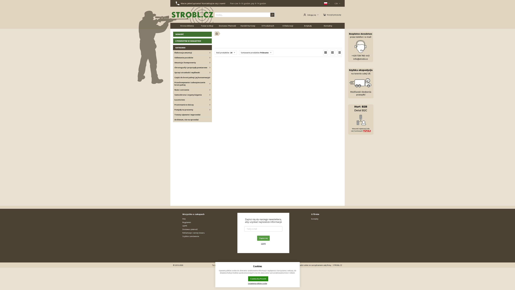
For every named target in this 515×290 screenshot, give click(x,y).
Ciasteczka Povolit (258, 279)
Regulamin (186, 222)
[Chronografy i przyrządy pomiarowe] (210, 67)
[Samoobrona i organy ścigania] (210, 94)
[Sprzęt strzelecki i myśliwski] (210, 72)
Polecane (264, 52)
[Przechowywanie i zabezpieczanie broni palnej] (210, 83)
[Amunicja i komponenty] (210, 62)
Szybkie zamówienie (190, 236)
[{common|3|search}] (272, 15)
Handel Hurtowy (247, 26)
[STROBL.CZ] (192, 15)
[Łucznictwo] (210, 99)
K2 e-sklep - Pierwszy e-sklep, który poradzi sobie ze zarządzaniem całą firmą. (299, 265)
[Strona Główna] (217, 33)
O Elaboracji (287, 26)
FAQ (184, 219)
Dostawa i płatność (190, 229)
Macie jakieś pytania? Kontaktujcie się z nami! (203, 3)
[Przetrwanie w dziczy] (210, 104)
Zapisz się (263, 238)
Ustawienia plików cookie (257, 283)
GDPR (184, 226)
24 (231, 52)
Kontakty (328, 26)
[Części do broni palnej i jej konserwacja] (210, 77)
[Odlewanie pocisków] (210, 57)
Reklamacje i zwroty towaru (193, 233)
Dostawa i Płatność (227, 26)
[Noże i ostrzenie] (210, 89)
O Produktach (268, 26)
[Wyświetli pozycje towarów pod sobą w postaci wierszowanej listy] (332, 52)
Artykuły (308, 26)
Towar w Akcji (207, 26)
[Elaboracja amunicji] (210, 52)
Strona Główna (187, 26)
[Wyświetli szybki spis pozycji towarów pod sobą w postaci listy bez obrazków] (339, 52)
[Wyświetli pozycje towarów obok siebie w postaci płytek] (325, 52)
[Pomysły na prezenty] (210, 109)
